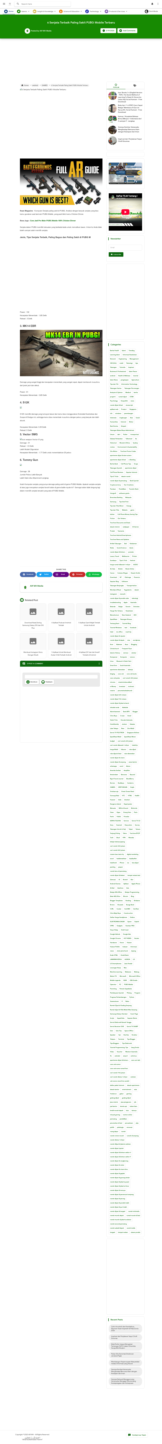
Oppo (118, 812)
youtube (131, 552)
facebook (133, 627)
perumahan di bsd (116, 1123)
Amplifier (127, 770)
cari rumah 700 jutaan (117, 1073)
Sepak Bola (120, 1018)
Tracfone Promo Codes (128, 451)
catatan (133, 1077)
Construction (128, 913)
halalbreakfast (121, 858)
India (119, 800)
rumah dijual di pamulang (118, 481)
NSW (125, 980)
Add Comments (129, 31)
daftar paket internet (117, 1085)
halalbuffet (133, 858)
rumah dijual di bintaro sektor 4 (120, 1152)
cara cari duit (135, 1060)
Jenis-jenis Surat (122, 951)
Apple (125, 602)
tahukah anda (114, 707)
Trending (131, 350)
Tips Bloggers (114, 1043)
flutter (125, 434)
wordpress (136, 640)
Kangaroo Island (115, 804)
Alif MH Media (36, 586)
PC (120, 984)
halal (111, 632)
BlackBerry (130, 779)
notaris (112, 690)
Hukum (129, 942)
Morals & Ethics (125, 443)
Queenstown (114, 1001)
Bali (125, 543)
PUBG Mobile (128, 984)
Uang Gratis (135, 1047)
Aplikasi (126, 884)
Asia (131, 418)
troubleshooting (115, 602)
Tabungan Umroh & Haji (118, 829)
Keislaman (133, 543)
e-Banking (132, 460)
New (122, 728)
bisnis (131, 548)
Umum (112, 434)
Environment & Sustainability (127, 447)
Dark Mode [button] (153, 11)
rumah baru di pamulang (118, 871)
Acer (111, 644)
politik (112, 1127)
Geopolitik (124, 401)
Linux (111, 661)
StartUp (126, 1035)
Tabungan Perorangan (131, 388)
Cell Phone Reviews (116, 472)
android (112, 376)
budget (112, 741)
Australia (133, 602)
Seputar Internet (131, 472)
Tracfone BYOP (135, 833)
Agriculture (135, 380)
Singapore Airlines (133, 732)
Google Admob (115, 934)
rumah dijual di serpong (118, 762)
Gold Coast (125, 930)
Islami (124, 350)
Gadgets (120, 926)
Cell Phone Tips (126, 464)
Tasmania (121, 531)
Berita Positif (114, 350)
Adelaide (125, 707)
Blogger (135, 711)
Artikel (112, 888)
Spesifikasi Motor (130, 737)
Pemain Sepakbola (126, 989)
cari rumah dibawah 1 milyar (119, 745)
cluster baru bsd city (117, 854)
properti (113, 397)
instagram (113, 594)
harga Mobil (114, 749)
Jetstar (133, 653)
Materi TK (113, 976)
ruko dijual (132, 749)
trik (111, 413)
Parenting (113, 989)
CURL (112, 909)
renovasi (129, 1127)
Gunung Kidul (114, 795)
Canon (112, 573)
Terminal (121, 1039)
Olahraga (128, 577)
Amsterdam (114, 774)
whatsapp (113, 766)
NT (121, 577)
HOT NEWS (127, 938)
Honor (122, 942)
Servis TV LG (136, 821)
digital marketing (132, 854)
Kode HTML (114, 955)
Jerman (125, 653)
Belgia (120, 606)
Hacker (136, 938)
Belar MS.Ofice (115, 896)
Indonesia (113, 418)
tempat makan (123, 1232)
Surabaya (113, 560)
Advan (128, 766)
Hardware (113, 942)
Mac (125, 968)
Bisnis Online (129, 569)
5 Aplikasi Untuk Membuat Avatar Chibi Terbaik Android (61, 653)
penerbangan (128, 413)
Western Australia (131, 1052)
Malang (136, 972)
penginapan (125, 380)
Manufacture (114, 615)
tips (136, 363)
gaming (128, 1094)
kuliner (112, 514)
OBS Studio (133, 980)
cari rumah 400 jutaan (130, 678)
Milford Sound (123, 808)
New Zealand (126, 615)
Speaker (113, 1035)
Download (113, 577)
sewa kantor (133, 762)
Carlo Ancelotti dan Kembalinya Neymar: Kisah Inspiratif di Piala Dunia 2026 (124, 1329)
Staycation (128, 825)
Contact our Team (137, 1435)
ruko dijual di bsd (115, 753)
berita (136, 392)
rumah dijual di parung (117, 1198)
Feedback (47, 682)
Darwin (128, 606)
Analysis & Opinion (116, 392)
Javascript (129, 405)
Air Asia (112, 569)
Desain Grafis (135, 573)
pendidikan (123, 1119)
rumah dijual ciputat (117, 1148)
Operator (113, 984)
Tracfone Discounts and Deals (120, 523)
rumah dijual (122, 397)
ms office (119, 632)
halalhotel (113, 863)
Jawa (112, 951)
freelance (113, 1094)
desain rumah (125, 476)
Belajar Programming (132, 892)
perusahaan (129, 1123)
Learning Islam (115, 355)
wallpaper (126, 527)
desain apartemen (133, 1085)
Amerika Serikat (115, 770)
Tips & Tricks (114, 476)
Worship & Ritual (115, 590)
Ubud (118, 837)
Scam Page (134, 1014)
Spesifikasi (113, 619)
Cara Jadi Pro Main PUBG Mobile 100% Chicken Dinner (53, 220)
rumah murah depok (117, 1215)
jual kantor (113, 1106)
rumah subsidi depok (117, 1228)
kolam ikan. (133, 1106)
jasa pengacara (126, 1102)
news (132, 401)
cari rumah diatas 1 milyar (118, 1077)
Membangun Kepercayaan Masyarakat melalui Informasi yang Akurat (125, 1363)
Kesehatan (129, 611)
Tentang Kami (114, 623)
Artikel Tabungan (115, 543)
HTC (123, 795)
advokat (117, 1056)
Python (131, 997)
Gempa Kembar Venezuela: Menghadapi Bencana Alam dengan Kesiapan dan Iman (128, 129)
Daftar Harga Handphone (118, 917)
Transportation (132, 585)
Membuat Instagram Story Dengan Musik (33, 653)
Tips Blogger (131, 1039)
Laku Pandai (128, 963)
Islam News (114, 380)
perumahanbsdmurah (125, 690)
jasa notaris (114, 1102)
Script (112, 1018)
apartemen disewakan (117, 669)
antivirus (134, 1056)
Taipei (131, 829)
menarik (122, 594)
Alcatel (125, 879)
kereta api (123, 1106)
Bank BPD (126, 711)
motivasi (131, 686)
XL (111, 1056)
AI (119, 879)
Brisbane (137, 900)
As (136, 439)
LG (134, 959)
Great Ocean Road (127, 791)
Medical (128, 392)
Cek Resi (136, 909)
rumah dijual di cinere (117, 758)
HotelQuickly (114, 724)
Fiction (112, 518)
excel (112, 858)
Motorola (134, 808)
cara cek (121, 674)
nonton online (127, 1115)
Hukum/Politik (115, 947)
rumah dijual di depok (117, 640)
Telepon (112, 1039)
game (132, 510)
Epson (129, 921)
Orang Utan (127, 812)
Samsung (113, 502)
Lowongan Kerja (115, 968)
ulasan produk (135, 1232)
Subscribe (117, 254)
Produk (112, 531)
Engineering (123, 359)
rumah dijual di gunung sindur (120, 1177)
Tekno (125, 833)
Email (129, 716)
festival (132, 560)
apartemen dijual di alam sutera (120, 455)
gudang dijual (126, 1098)
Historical (113, 443)
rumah (123, 1131)
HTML (130, 795)
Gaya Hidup (114, 930)
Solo (111, 1031)
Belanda (113, 606)
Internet (123, 422)
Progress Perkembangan (118, 997)
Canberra (130, 783)
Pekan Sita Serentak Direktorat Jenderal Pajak (122, 1355)
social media (131, 1228)
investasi (122, 686)
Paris (135, 812)
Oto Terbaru (122, 518)
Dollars (132, 917)
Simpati (123, 426)
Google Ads (127, 934)
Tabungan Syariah (116, 468)
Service (126, 821)
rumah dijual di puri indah (118, 1207)
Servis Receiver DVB (117, 1026)
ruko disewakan (129, 753)
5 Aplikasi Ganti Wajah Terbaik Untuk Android (89, 624)
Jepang (133, 951)
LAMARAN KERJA (116, 959)
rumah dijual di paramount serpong (122, 1194)
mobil (121, 363)
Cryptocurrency (115, 485)
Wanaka (131, 837)
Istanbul (127, 800)
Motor (131, 422)
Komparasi (113, 657)
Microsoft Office (134, 976)
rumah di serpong (133, 1136)
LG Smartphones (115, 963)
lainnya (134, 1110)
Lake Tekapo (114, 728)
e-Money (113, 686)
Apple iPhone (136, 884)
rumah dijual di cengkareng (119, 1161)
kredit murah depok (116, 1110)
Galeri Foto (114, 720)
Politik (119, 816)
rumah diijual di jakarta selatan (120, 1144)
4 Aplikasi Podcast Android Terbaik (61, 624)
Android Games (115, 884)
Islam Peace (133, 371)
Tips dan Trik (114, 384)
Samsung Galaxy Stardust (118, 1014)
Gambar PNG (129, 926)
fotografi (113, 493)
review (112, 447)
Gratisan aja (114, 791)
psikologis (120, 1127)
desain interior (115, 527)
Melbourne (125, 556)
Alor (132, 879)
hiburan (123, 749)
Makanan (128, 972)
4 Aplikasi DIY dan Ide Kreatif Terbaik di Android (89, 653)
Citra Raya (113, 716)
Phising (129, 993)
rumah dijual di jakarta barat (119, 703)
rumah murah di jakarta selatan (120, 1219)
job (135, 1102)
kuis (127, 1110)
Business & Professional (118, 371)
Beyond (132, 774)
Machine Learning (116, 972)
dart (118, 434)
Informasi (133, 947)
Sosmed (119, 825)
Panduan (113, 489)
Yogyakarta (128, 590)
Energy (129, 506)
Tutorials (122, 367)
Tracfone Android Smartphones (120, 535)
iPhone (122, 863)
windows (118, 413)
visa (128, 640)
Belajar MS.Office (116, 892)
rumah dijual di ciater (117, 1165)
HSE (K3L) (113, 363)
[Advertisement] (81, 59)
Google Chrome (115, 938)
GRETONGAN (122, 787)
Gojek (132, 787)
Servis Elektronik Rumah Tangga (120, 1022)
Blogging (134, 644)
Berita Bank (114, 464)
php (137, 1123)
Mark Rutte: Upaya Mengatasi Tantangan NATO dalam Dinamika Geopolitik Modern (123, 1346)
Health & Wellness (124, 376)
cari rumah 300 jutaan (117, 846)
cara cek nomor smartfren (119, 1068)
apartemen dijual (130, 468)
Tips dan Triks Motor (117, 506)
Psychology (114, 401)
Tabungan (113, 367)
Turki (111, 837)
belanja (130, 669)
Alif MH (31, 1435)
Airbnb (120, 569)
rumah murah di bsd (133, 1215)
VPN (124, 837)
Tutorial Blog (126, 623)
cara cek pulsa (115, 678)
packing (112, 867)
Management (134, 359)
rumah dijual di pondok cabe (119, 598)
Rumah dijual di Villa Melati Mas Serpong (123, 1010)
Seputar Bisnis (132, 1018)
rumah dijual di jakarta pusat (119, 1182)
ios (128, 863)
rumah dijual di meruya (117, 1190)
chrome (112, 682)
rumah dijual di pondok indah (119, 1203)
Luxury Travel (114, 556)
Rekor (127, 1001)
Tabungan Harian (115, 388)
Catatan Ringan (122, 573)
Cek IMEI (127, 909)
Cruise (122, 716)
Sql (119, 1035)
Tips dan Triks (114, 510)
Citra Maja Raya (115, 913)
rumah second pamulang (118, 1224)
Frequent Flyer (127, 648)
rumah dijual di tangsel (117, 1211)
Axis (127, 888)
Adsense (119, 644)
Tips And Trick (123, 502)
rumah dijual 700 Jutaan (118, 699)
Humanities (114, 422)
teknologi (135, 598)
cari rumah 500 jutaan (117, 850)
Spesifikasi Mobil (115, 737)
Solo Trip (119, 1031)
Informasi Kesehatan (130, 355)
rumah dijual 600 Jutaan (118, 695)
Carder (119, 909)
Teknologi (129, 363)
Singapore (133, 409)
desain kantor (114, 1089)
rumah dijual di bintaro (117, 552)
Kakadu (132, 724)
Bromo (112, 905)
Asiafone (120, 888)
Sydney (135, 443)
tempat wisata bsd (133, 875)
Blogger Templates (116, 900)
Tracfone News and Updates (119, 539)
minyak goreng (115, 1115)
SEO (135, 615)
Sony (111, 825)
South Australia (125, 665)
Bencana (124, 774)
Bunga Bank (130, 905)
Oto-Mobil (130, 728)
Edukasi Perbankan (116, 439)
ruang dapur (114, 1131)
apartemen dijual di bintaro (119, 1060)
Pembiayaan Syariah (117, 993)
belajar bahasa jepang (117, 842)
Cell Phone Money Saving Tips (128, 514)
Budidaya (121, 783)
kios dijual (135, 863)
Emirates (136, 606)
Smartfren (113, 665)
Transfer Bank (133, 489)
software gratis (124, 493)
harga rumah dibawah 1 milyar (120, 564)
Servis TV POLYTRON (117, 732)
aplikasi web (114, 409)
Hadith (137, 795)
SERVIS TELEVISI (115, 821)
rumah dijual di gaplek (117, 1173)
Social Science (122, 548)
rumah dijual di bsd (116, 405)
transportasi (134, 434)
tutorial (135, 376)
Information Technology (129, 384)
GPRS (112, 926)
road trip (128, 632)
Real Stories (114, 426)
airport (125, 1056)
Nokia (112, 548)
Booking (128, 900)
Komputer (123, 657)
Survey (137, 825)
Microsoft (123, 976)
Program (137, 993)
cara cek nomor (115, 1064)
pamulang (113, 1119)
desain (136, 590)
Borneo (112, 783)
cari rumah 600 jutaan (125, 741)
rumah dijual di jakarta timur (119, 1186)
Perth (112, 816)
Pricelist (126, 816)
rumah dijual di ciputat (117, 636)
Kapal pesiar (128, 804)
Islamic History (115, 653)
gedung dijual (114, 1098)
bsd (126, 627)
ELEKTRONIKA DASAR (117, 921)
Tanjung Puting (115, 833)
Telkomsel (129, 439)
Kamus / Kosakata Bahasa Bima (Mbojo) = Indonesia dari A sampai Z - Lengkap (130, 118)
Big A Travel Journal (116, 779)
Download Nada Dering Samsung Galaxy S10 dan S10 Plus (33, 625)
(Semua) (113, 879)
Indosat (125, 947)
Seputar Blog (114, 581)
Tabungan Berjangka (117, 585)
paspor (120, 867)
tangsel (112, 1232)
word (121, 766)
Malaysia (128, 497)
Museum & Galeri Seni (123, 661)
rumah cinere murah (117, 1136)
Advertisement (115, 711)
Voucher (119, 1052)
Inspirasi (131, 367)
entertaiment (126, 1089)
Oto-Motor (113, 451)
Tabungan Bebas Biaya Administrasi (122, 430)
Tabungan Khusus (126, 619)
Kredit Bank (125, 955)
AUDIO (135, 564)
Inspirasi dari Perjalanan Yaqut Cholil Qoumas (124, 1337)
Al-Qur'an (135, 527)
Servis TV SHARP (132, 1026)
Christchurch (114, 648)
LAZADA (127, 959)
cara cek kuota (132, 674)
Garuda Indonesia (126, 720)
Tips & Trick (123, 560)
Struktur (134, 1035)
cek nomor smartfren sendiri (119, 1081)
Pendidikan (122, 489)
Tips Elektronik (127, 1043)
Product (124, 409)
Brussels (120, 905)
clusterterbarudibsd (125, 682)
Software (125, 581)
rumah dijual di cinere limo (119, 1169)
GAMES (112, 787)
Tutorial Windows (116, 627)
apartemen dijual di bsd (118, 460)
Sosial (138, 418)
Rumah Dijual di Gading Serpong (121, 1005)
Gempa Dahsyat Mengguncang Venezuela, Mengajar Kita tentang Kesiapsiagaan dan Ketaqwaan (123, 1381)
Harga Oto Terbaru (116, 611)
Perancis (137, 577)
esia (135, 1089)
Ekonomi (113, 359)
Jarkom (124, 724)
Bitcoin (125, 896)
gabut (121, 1094)
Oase (112, 812)
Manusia (113, 808)
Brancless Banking (116, 497)
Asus (126, 644)
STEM (132, 397)
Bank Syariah (134, 481)
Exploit (136, 921)
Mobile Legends (115, 980)
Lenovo (132, 657)
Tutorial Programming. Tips (119, 1047)
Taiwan (138, 829)
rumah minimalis (133, 1211)
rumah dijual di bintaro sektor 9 (120, 1157)
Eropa (136, 464)
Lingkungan (123, 418)
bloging (112, 674)
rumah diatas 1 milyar (117, 1140)
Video (112, 1052)
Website (124, 510)
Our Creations (129, 485)
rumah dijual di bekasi (117, 875)
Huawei (112, 800)
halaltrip (135, 745)
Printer (134, 556)
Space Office (129, 1031)
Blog (132, 896)
